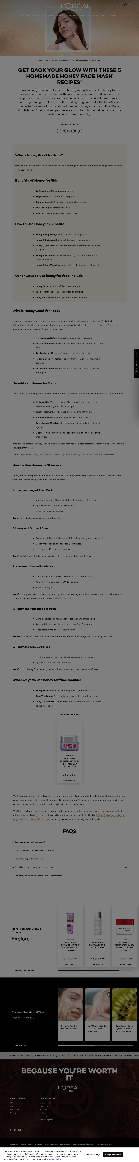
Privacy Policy (55, 1159)
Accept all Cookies (113, 1154)
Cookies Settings (92, 1154)
